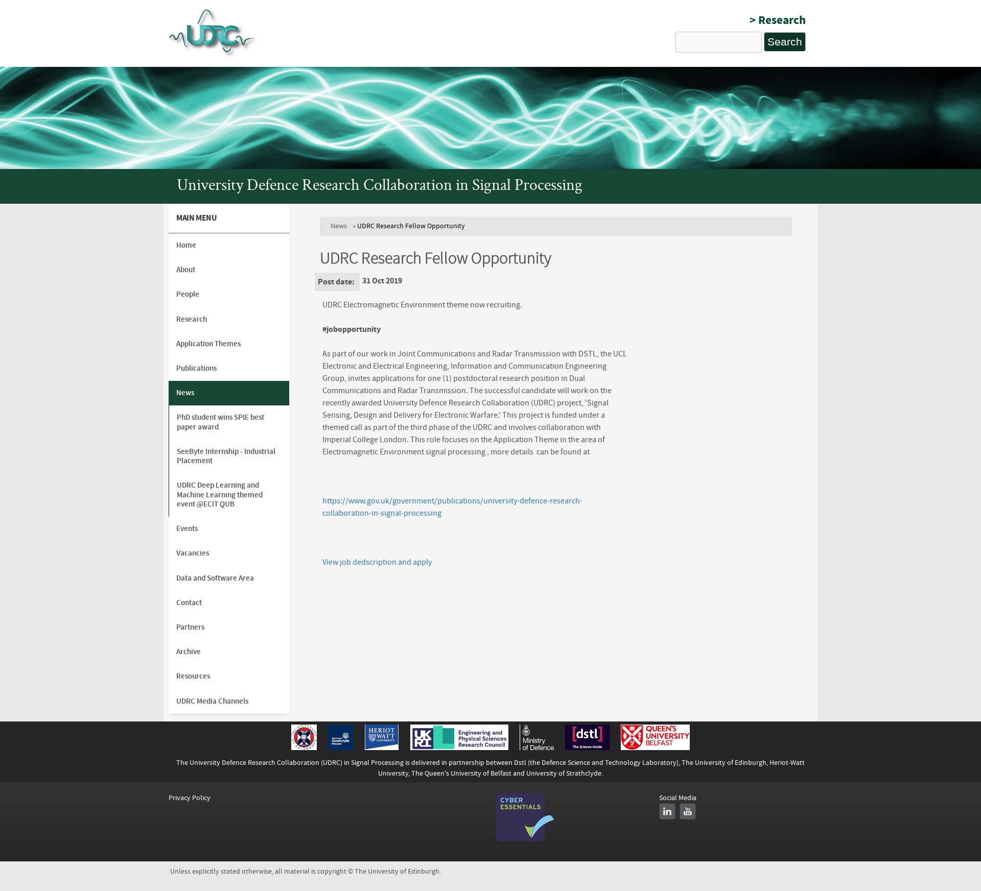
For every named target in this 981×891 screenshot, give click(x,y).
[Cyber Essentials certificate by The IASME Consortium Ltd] (525, 839)
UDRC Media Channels (212, 701)
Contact (189, 602)
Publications (196, 368)
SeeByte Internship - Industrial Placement (226, 456)
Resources (193, 676)
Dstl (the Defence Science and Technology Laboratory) (596, 762)
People (187, 294)
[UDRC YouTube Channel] (688, 811)
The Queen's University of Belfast (461, 773)
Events (187, 528)
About (185, 269)
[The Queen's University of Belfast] (655, 747)
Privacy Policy (190, 798)
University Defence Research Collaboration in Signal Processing (379, 186)
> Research (778, 20)
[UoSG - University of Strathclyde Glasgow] (341, 747)
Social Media (677, 798)
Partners (190, 627)
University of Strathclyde (563, 773)
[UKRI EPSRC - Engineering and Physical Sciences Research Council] (459, 747)
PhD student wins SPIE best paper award (220, 422)
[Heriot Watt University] (382, 747)
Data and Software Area (215, 578)
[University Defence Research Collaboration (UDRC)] (214, 56)
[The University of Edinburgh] (304, 747)
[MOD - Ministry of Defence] (537, 747)
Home (186, 245)
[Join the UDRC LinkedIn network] (667, 811)
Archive (188, 651)
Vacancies (192, 553)
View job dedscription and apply (377, 562)
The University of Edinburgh (724, 762)
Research (191, 319)
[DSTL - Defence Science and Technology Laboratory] (587, 747)
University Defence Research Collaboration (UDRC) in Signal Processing (297, 762)
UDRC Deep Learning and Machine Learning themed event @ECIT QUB (220, 494)
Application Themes (208, 344)
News (339, 226)
